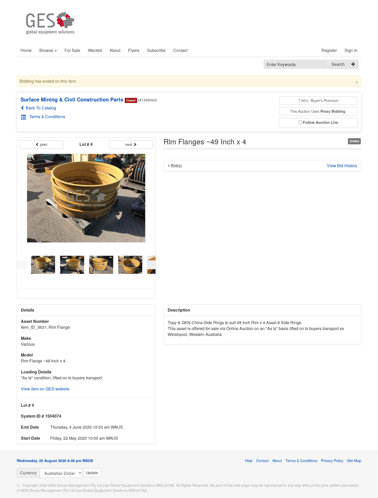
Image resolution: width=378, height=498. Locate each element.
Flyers (133, 50)
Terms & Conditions (47, 116)
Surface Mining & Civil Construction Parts (72, 99)
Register (329, 50)
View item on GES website (45, 389)
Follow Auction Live (320, 122)
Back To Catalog (40, 108)
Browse (46, 50)
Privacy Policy (332, 460)
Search (338, 64)
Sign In (351, 50)
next (129, 144)
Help (249, 460)
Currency (28, 473)
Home (26, 50)
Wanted (95, 50)
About (115, 50)
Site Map (354, 460)
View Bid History (342, 165)
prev (43, 144)
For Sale (72, 50)
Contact (180, 50)
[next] (151, 264)
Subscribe (156, 50)
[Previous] (21, 264)
